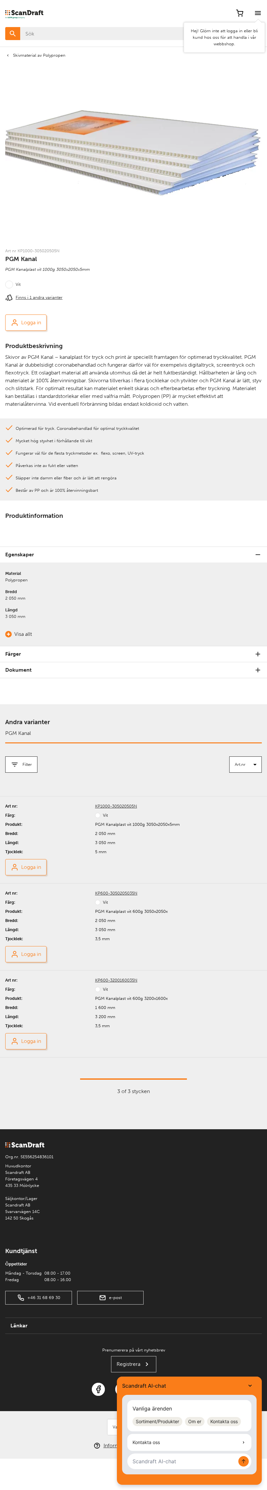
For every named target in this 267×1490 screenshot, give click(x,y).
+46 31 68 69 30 (43, 1297)
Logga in (31, 322)
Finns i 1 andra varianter (39, 297)
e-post (115, 1297)
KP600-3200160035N (116, 980)
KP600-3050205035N (116, 893)
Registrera (128, 1364)
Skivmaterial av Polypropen (39, 55)
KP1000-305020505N (116, 806)
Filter (27, 764)
